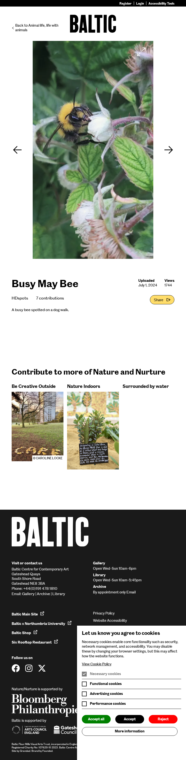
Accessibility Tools (161, 3)
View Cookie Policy (96, 664)
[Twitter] (42, 668)
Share (158, 300)
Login (140, 3)
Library (58, 593)
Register (125, 3)
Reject (163, 719)
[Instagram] (29, 668)
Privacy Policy (104, 613)
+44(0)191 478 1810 (40, 588)
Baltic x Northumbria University (38, 624)
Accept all (96, 719)
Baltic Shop (21, 633)
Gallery (28, 593)
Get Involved (27, 753)
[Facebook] (16, 668)
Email (131, 592)
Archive (43, 593)
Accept (130, 719)
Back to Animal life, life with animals (36, 27)
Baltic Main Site (25, 614)
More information (130, 731)
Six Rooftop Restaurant (32, 642)
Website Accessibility (110, 620)
